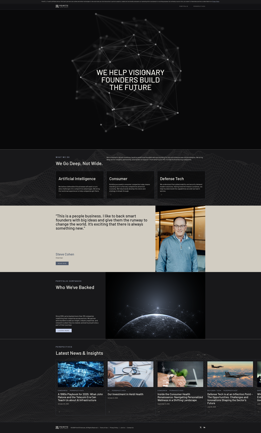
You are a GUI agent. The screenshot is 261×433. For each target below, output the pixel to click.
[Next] (204, 354)
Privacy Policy (215, 1)
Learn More (64, 330)
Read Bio (62, 263)
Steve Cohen (65, 254)
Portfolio (183, 6)
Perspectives (199, 6)
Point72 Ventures (62, 6)
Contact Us (130, 427)
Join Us (122, 427)
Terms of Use (104, 427)
